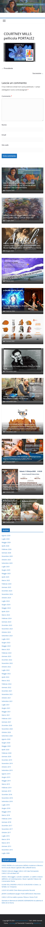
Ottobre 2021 (6, 698)
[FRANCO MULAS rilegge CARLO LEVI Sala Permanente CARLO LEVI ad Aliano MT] (22, 209)
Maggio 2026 (6, 542)
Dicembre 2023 (7, 625)
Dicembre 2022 (7, 660)
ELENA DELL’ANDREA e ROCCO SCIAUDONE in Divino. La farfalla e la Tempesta (21, 277)
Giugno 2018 (6, 808)
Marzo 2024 (6, 615)
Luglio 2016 (6, 836)
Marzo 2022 (6, 681)
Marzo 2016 (6, 839)
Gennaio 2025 (6, 587)
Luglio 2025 (6, 567)
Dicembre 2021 (7, 691)
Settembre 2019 (7, 770)
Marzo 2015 (6, 843)
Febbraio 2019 (6, 788)
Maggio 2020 (6, 746)
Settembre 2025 (7, 563)
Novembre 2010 (7, 850)
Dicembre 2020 (7, 725)
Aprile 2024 (5, 611)
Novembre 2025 (7, 556)
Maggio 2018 (6, 812)
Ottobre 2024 (6, 598)
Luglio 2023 (6, 639)
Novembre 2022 (7, 663)
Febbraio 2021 (6, 719)
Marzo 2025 (6, 580)
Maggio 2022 (6, 674)
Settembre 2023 (7, 636)
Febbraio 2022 (6, 684)
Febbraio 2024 (6, 618)
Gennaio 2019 (6, 791)
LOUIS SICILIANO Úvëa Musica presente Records (19, 307)
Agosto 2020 (6, 739)
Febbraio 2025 (6, 584)
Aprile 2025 (5, 577)
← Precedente (7, 68)
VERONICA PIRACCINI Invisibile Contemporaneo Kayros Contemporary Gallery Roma (22, 458)
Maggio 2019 (6, 781)
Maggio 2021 (6, 712)
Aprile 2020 (5, 750)
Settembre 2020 (7, 736)
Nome (4, 125)
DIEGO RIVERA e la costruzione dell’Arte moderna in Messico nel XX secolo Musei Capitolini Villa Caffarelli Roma (19, 185)
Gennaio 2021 (6, 722)
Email (4, 135)
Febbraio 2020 (6, 753)
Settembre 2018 (7, 801)
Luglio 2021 (6, 705)
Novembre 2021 (7, 694)
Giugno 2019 (6, 777)
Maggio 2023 (6, 646)
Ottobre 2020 (6, 732)
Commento (7, 96)
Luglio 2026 (6, 539)
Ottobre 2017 (6, 832)
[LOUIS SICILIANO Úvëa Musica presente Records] (22, 299)
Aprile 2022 (5, 677)
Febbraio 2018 (6, 819)
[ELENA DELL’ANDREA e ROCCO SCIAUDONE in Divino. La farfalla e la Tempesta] (22, 269)
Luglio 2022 (6, 670)
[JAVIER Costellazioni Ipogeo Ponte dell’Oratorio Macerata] (22, 329)
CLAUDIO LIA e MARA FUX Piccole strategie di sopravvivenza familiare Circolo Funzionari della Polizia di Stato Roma (22, 487)
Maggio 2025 (6, 573)
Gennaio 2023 (6, 656)
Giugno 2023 (6, 643)
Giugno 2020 (6, 743)
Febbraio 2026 (6, 549)
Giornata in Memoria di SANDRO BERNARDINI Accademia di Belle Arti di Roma (21, 397)
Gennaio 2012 (6, 846)
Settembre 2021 (7, 701)
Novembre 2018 (7, 798)
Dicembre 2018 (7, 794)
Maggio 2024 (6, 608)
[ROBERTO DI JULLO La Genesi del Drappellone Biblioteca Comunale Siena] (22, 510)
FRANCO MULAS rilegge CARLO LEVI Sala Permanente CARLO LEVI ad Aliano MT (19, 216)
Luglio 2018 (6, 805)
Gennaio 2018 (6, 822)
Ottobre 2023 (6, 632)
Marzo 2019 (6, 784)
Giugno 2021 (6, 708)
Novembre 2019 (7, 763)
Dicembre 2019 (7, 760)
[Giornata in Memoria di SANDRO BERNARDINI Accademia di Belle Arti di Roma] (22, 390)
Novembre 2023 (7, 629)
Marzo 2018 (6, 815)
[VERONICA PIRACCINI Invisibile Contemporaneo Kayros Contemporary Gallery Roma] (22, 450)
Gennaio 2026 (6, 553)
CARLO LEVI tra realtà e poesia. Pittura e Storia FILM (21, 367)
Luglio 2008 (6, 853)
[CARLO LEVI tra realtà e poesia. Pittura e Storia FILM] (22, 359)
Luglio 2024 (6, 601)
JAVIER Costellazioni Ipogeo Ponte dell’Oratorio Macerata (21, 337)
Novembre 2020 (7, 729)
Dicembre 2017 (7, 826)
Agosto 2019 (6, 774)
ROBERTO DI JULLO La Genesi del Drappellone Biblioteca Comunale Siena (21, 518)
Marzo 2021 (6, 715)
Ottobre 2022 (6, 667)
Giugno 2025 (6, 570)
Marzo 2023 (6, 649)
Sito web (5, 145)
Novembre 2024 (7, 594)
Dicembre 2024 (7, 591)
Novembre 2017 (7, 829)
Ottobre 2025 (6, 560)
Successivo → (38, 73)
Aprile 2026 (5, 546)
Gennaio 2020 (6, 756)
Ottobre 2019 (6, 767)
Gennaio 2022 (6, 687)
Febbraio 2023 (6, 653)
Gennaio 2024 (6, 622)
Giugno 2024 (6, 605)
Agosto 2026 (6, 535)
